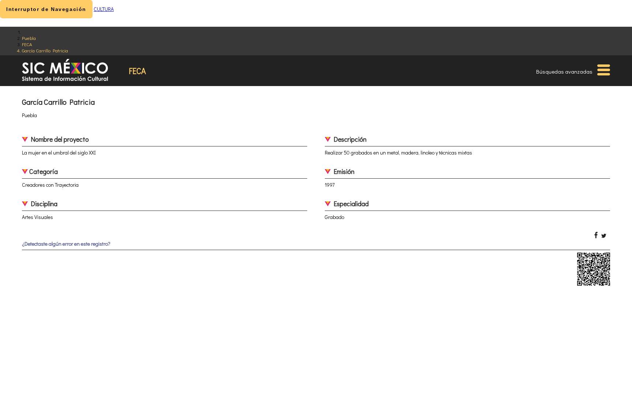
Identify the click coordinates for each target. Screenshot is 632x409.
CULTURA (104, 8)
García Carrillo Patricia (45, 50)
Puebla (29, 38)
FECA (27, 44)
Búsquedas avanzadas (564, 71)
